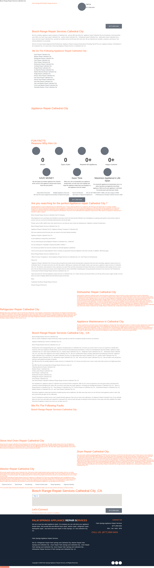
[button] (61, 536)
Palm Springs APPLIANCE (44, 3)
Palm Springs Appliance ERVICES (59, 520)
